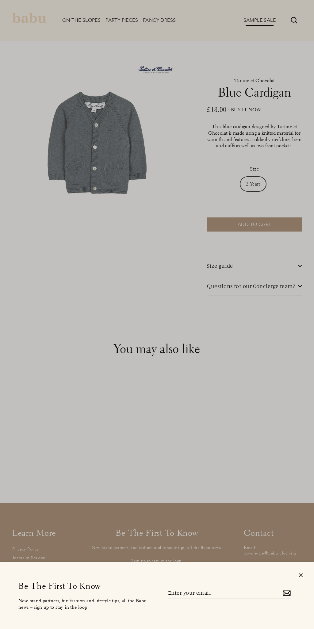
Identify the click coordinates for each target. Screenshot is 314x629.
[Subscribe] (286, 593)
